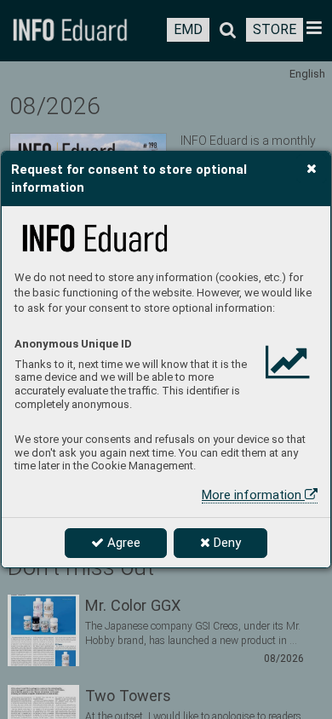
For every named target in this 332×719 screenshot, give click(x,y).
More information (253, 495)
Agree (122, 542)
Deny (225, 542)
